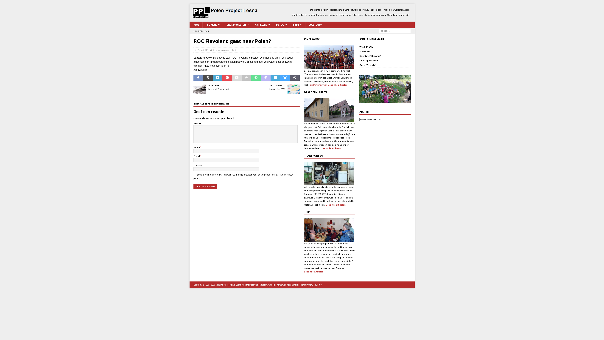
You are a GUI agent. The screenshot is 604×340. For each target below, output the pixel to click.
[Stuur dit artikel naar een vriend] (237, 78)
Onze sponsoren (368, 60)
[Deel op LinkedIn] (217, 78)
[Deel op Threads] (294, 78)
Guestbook (315, 24)
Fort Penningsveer (317, 85)
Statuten (364, 51)
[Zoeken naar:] (395, 30)
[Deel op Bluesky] (285, 78)
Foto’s (280, 24)
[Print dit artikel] (246, 78)
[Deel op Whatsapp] (256, 78)
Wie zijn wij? (366, 46)
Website (197, 165)
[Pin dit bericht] (227, 78)
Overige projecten (221, 49)
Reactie (197, 123)
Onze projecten (236, 24)
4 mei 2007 (203, 49)
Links (296, 24)
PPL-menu (211, 24)
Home (196, 24)
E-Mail (196, 156)
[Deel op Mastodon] (266, 78)
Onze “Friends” (367, 65)
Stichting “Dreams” (370, 55)
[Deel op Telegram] (275, 78)
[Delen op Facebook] (198, 78)
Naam (196, 147)
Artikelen (261, 24)
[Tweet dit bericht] (208, 78)
